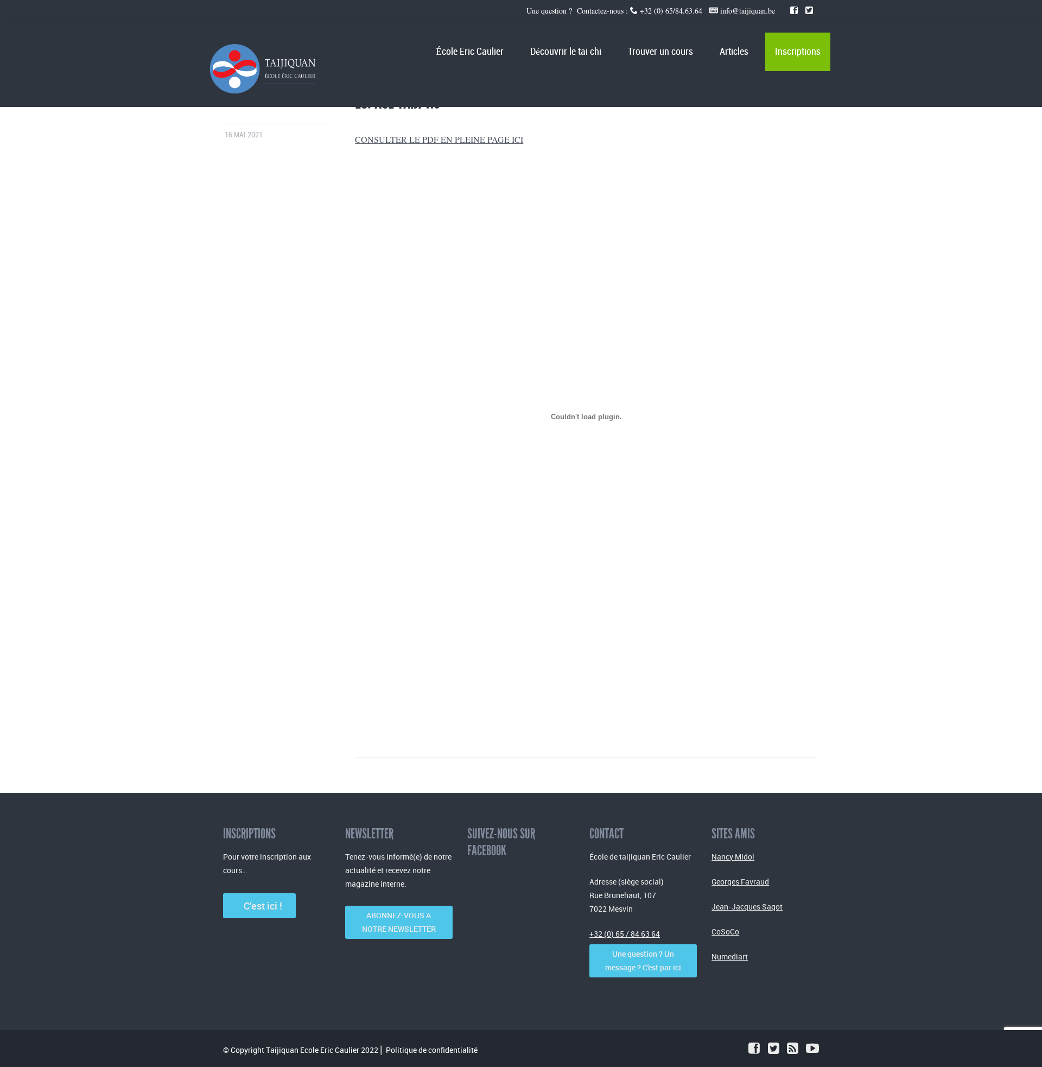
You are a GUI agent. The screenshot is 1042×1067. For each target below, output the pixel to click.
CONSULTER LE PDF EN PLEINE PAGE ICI (439, 139)
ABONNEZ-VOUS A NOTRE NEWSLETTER (399, 922)
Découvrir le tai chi (565, 52)
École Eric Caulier (470, 52)
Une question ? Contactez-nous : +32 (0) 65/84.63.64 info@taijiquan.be (652, 10)
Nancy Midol (732, 856)
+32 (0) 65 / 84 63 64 (624, 934)
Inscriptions (798, 52)
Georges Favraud (740, 881)
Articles (734, 52)
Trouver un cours (660, 52)
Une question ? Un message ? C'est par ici (643, 961)
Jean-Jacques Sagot (747, 906)
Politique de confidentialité (432, 1050)
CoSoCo (725, 931)
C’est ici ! (259, 905)
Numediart (729, 956)
